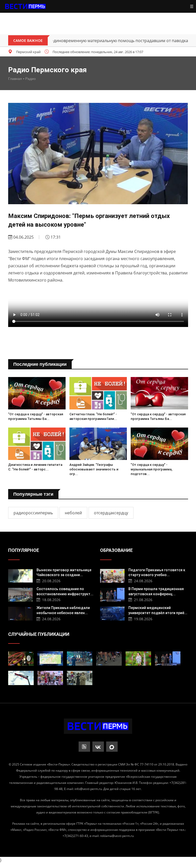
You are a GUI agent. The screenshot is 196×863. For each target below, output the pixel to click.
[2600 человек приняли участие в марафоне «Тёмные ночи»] (79, 658)
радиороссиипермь (33, 513)
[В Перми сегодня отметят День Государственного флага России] (21, 678)
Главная (15, 79)
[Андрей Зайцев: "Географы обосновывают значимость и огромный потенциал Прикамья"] (98, 444)
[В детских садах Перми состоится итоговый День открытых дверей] (50, 678)
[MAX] (112, 747)
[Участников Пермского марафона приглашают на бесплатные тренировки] (109, 658)
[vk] (98, 747)
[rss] (84, 747)
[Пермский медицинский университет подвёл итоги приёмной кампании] (112, 613)
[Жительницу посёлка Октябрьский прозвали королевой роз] (138, 658)
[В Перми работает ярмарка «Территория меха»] (79, 678)
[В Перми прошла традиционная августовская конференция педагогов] (112, 594)
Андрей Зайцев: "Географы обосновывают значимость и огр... (93, 469)
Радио (30, 79)
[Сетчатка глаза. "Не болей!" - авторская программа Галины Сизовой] (98, 393)
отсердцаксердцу (111, 513)
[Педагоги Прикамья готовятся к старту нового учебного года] (112, 575)
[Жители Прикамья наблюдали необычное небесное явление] (20, 613)
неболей (73, 513)
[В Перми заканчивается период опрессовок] (50, 658)
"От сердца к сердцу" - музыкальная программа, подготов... (151, 469)
